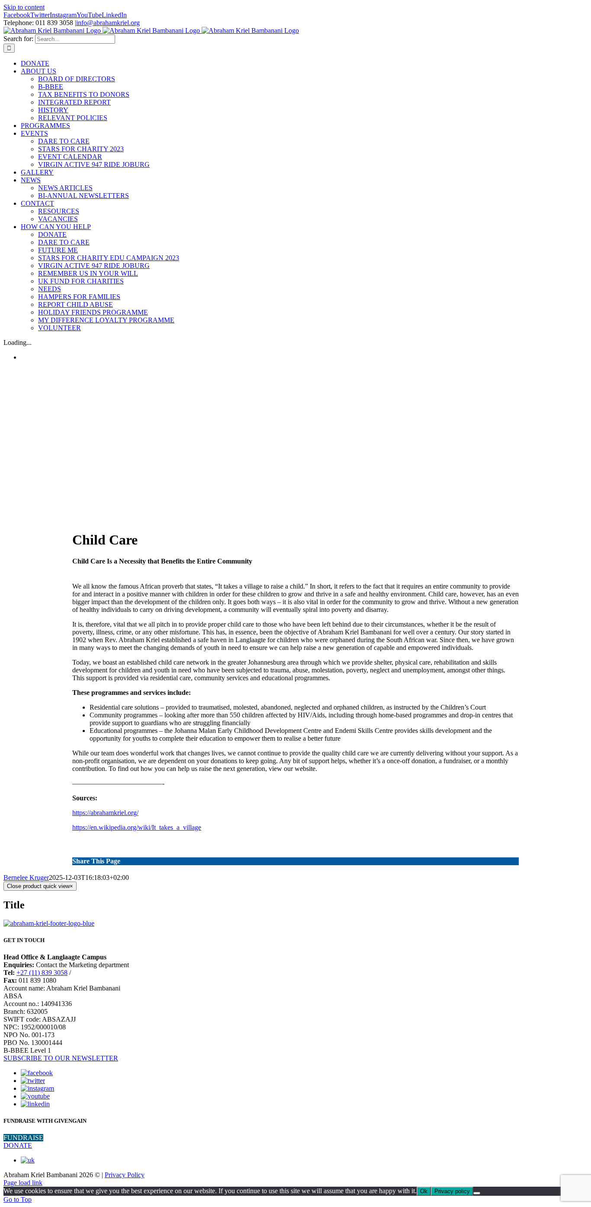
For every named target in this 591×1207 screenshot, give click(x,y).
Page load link (22, 1182)
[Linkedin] (35, 1104)
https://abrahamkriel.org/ (105, 812)
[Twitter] (33, 1080)
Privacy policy (452, 1191)
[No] (476, 1193)
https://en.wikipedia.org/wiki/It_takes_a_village (136, 827)
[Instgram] (37, 1088)
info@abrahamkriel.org (108, 22)
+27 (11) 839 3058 (41, 972)
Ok (423, 1191)
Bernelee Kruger (26, 877)
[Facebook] (37, 1072)
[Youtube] (35, 1096)
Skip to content (24, 7)
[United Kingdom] (28, 1160)
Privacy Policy (125, 1174)
